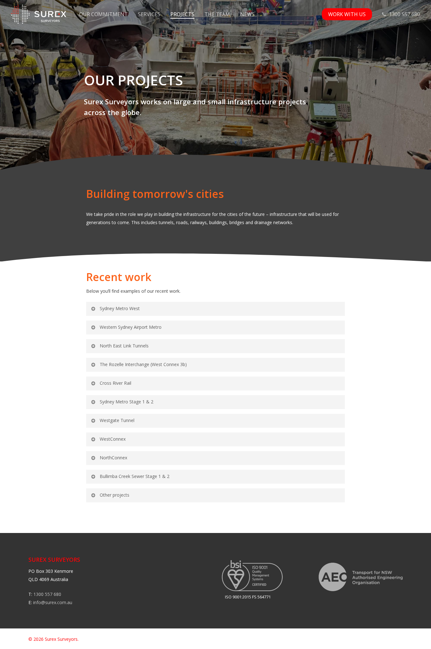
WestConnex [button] (113, 439)
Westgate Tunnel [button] (117, 420)
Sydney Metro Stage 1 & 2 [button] (126, 402)
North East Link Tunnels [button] (124, 346)
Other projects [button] (114, 495)
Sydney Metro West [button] (120, 308)
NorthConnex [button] (113, 458)
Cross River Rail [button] (115, 383)
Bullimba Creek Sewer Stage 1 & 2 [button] (134, 476)
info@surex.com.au (52, 602)
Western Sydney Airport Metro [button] (131, 327)
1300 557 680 (47, 594)
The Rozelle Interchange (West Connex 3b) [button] (143, 364)
